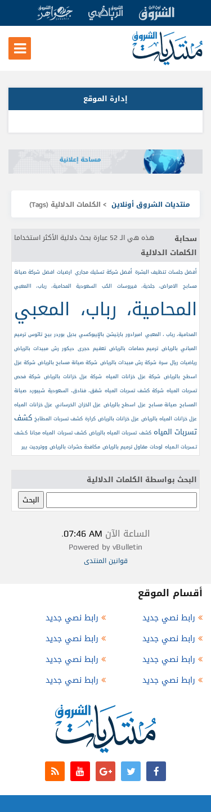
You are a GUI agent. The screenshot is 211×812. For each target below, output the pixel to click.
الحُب (107, 286)
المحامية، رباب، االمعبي (42, 286)
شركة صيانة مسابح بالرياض (67, 362)
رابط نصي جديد (168, 617)
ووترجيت (38, 447)
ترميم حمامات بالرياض (134, 348)
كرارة (90, 419)
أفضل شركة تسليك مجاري (103, 272)
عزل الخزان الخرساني (78, 405)
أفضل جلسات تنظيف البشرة (166, 272)
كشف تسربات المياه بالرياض (120, 433)
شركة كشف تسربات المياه (134, 390)
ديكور (68, 348)
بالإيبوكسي (91, 334)
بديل (72, 334)
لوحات (156, 447)
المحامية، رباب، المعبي (105, 309)
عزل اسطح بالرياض (125, 405)
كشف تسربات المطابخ (58, 419)
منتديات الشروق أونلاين (150, 204)
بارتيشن (114, 334)
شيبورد (37, 390)
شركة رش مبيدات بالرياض (128, 362)
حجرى (83, 348)
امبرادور (133, 334)
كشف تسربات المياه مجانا (58, 433)
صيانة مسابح (163, 405)
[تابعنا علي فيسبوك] (156, 771)
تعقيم (99, 348)
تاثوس (35, 334)
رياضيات (188, 362)
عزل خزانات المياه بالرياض (169, 419)
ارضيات (64, 272)
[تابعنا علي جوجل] (105, 771)
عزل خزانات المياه (33, 405)
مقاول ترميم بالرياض (124, 447)
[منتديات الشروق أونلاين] (167, 63)
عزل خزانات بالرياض (118, 419)
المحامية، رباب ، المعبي (171, 334)
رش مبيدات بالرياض (36, 348)
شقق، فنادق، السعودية (75, 390)
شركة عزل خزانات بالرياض (73, 376)
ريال (174, 362)
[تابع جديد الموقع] (55, 771)
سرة (163, 362)
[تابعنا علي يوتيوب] (80, 771)
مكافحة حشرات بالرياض (75, 447)
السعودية (86, 286)
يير (24, 447)
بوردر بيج (54, 334)
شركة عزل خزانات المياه (133, 376)
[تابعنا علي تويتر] (131, 771)
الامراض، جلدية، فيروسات (147, 286)
